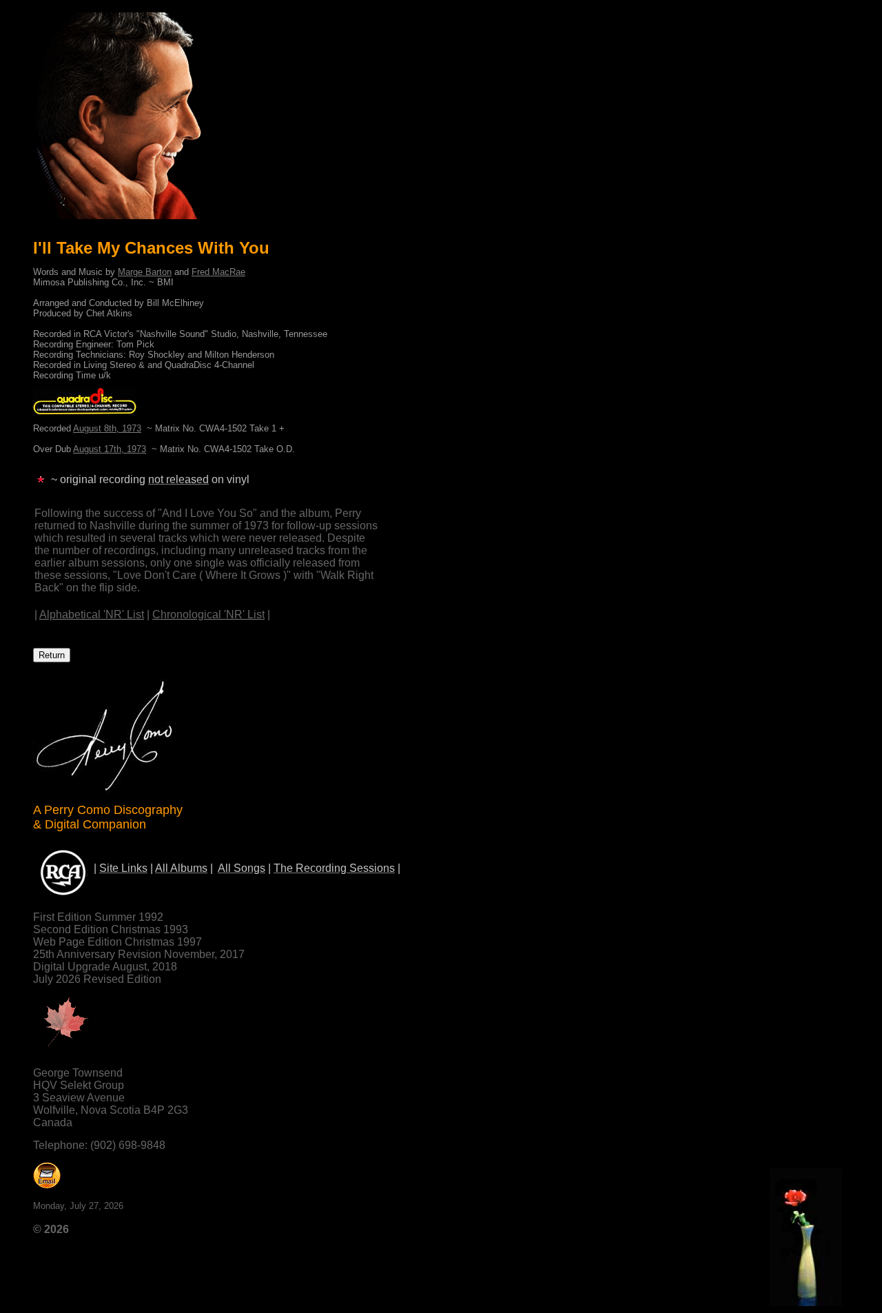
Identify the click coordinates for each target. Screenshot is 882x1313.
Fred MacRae (218, 272)
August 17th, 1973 (109, 449)
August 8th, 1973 (107, 428)
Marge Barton (145, 272)
